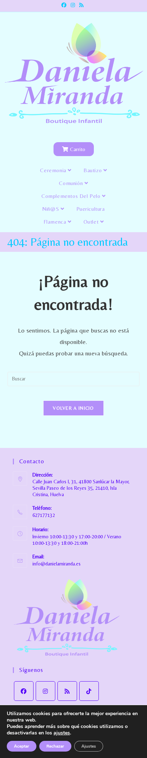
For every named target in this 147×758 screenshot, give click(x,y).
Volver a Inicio (73, 408)
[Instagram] (45, 691)
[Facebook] (24, 691)
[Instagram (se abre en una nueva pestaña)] (73, 5)
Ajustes (88, 746)
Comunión (71, 183)
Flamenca (56, 222)
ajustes (62, 733)
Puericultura (90, 209)
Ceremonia (54, 170)
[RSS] (67, 691)
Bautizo (93, 170)
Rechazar (55, 746)
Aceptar (21, 746)
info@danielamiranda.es (56, 564)
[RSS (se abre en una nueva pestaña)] (81, 5)
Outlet (91, 222)
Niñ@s (51, 209)
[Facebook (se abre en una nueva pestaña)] (65, 5)
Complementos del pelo (71, 196)
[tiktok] (89, 691)
